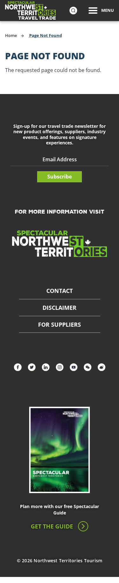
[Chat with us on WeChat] (87, 367)
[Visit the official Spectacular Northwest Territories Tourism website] (59, 243)
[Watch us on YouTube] (73, 367)
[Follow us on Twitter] (32, 367)
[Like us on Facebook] (18, 367)
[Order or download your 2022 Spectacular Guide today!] (59, 450)
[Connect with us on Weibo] (101, 367)
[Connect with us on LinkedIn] (46, 367)
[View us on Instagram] (59, 367)
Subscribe (59, 176)
